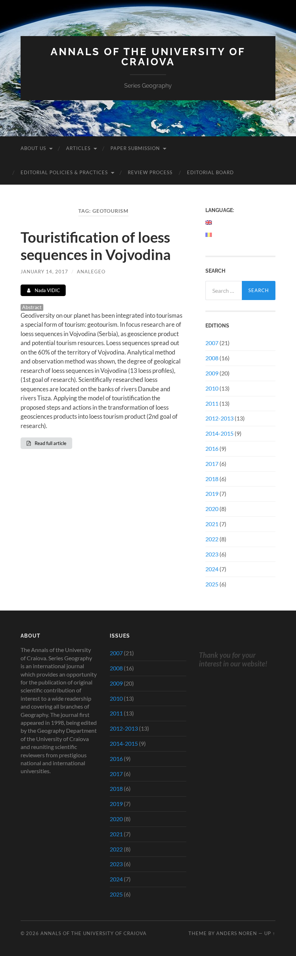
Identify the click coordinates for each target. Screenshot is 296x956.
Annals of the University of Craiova (148, 57)
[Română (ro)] (209, 235)
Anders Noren (236, 933)
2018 (211, 478)
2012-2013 (219, 418)
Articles (78, 148)
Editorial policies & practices (64, 172)
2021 (211, 523)
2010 (211, 388)
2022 (211, 539)
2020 (211, 508)
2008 (211, 357)
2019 (211, 493)
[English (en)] (209, 222)
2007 (211, 342)
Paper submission (135, 148)
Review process (150, 172)
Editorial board (210, 172)
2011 (211, 403)
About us (33, 148)
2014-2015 (219, 433)
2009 (211, 373)
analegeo (91, 271)
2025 (211, 584)
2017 (211, 463)
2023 (211, 554)
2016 (211, 448)
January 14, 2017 (44, 271)
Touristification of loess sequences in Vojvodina (96, 246)
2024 (211, 568)
